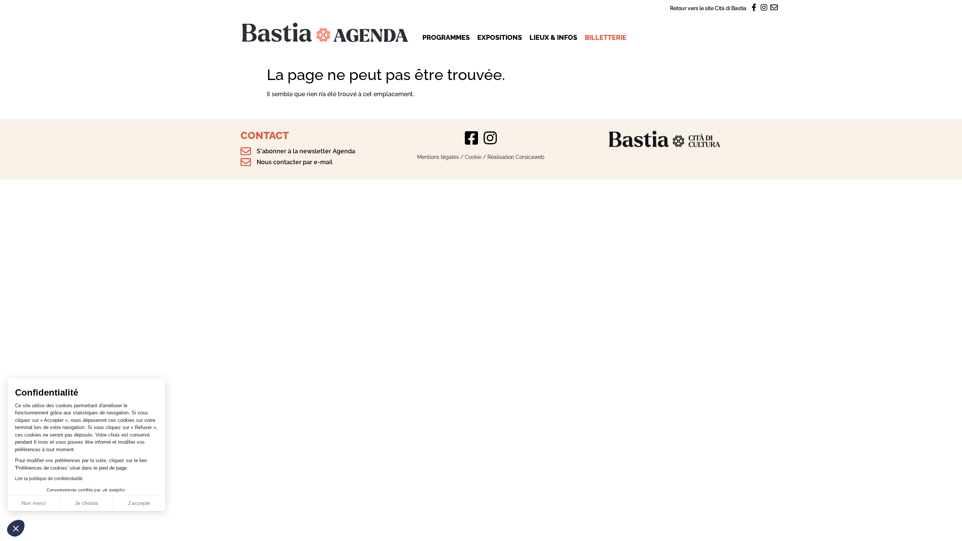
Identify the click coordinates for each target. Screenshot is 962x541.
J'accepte (139, 503)
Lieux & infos (553, 37)
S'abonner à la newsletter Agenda (306, 151)
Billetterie (605, 37)
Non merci (33, 503)
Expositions (499, 37)
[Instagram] (490, 137)
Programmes (446, 37)
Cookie (473, 157)
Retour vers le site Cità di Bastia (708, 8)
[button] (16, 528)
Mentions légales (438, 157)
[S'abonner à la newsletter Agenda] (245, 151)
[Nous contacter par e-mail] (245, 162)
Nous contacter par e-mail (295, 162)
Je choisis (86, 503)
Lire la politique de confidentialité (49, 478)
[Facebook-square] (471, 137)
